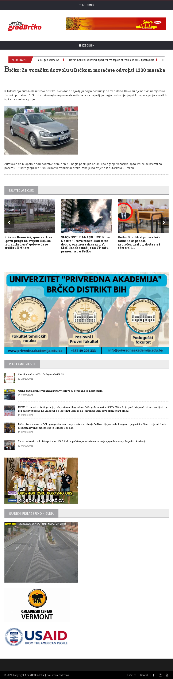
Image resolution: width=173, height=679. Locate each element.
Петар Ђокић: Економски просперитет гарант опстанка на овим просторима (106, 60)
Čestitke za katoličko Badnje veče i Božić (41, 374)
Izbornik (88, 5)
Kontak (144, 674)
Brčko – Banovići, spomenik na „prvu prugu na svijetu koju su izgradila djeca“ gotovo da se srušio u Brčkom (28, 242)
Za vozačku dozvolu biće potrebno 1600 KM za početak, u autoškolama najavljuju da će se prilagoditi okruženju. (82, 441)
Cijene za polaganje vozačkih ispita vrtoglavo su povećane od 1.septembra (60, 390)
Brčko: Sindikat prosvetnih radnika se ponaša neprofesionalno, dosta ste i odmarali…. (139, 242)
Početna (131, 674)
